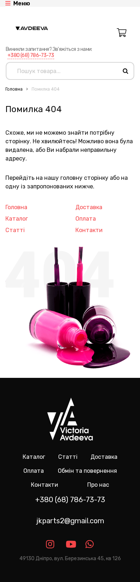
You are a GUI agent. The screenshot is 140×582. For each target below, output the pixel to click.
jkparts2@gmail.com (70, 520)
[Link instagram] (50, 544)
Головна (14, 89)
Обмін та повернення (87, 470)
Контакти (89, 230)
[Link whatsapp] (89, 544)
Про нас (98, 484)
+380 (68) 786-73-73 (31, 55)
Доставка (88, 207)
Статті (15, 230)
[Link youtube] (70, 544)
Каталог (16, 218)
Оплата (85, 218)
